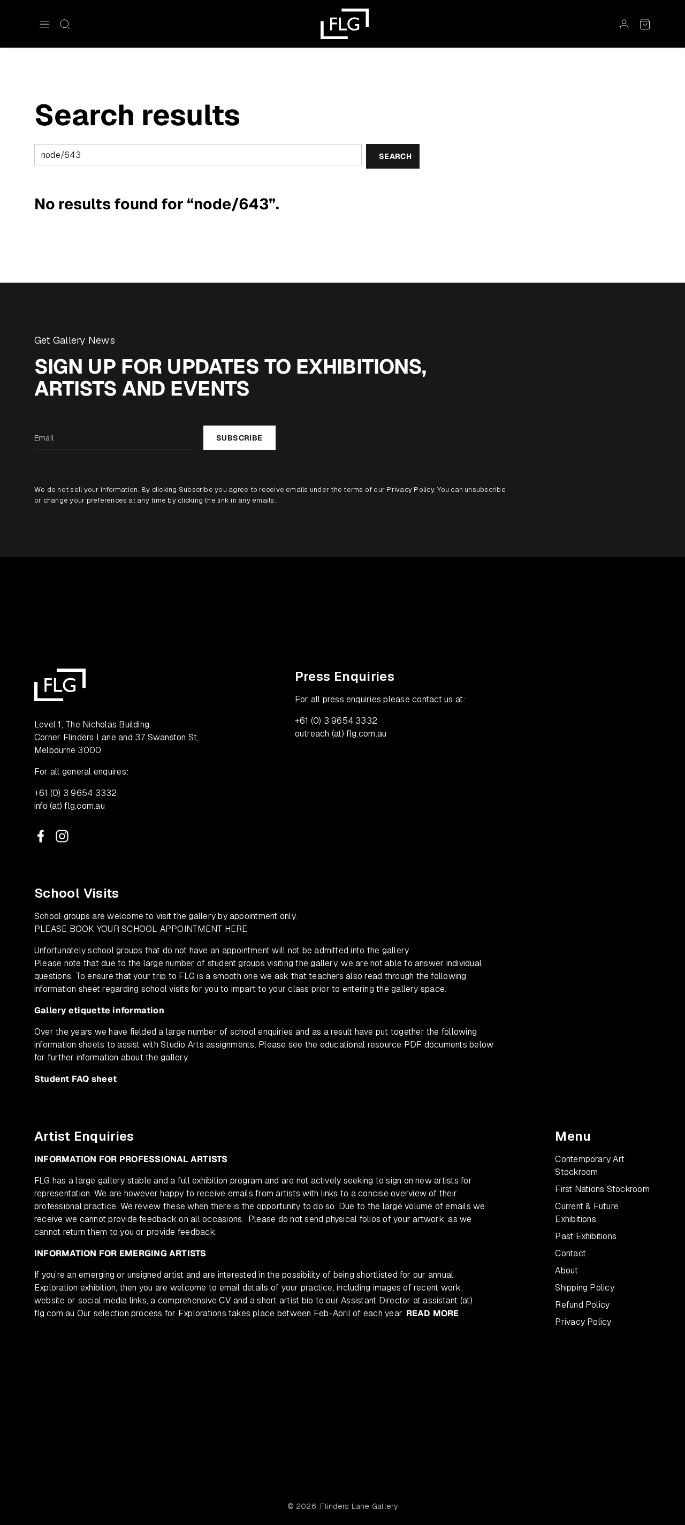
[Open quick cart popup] (645, 24)
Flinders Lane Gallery (359, 1506)
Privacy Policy (409, 489)
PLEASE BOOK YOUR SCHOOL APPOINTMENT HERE (141, 929)
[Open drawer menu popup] (44, 24)
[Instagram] (62, 836)
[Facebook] (40, 836)
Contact (570, 1253)
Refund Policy (582, 1304)
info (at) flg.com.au (69, 805)
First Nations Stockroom (602, 1189)
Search (395, 156)
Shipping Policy (584, 1287)
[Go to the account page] (624, 24)
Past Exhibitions (585, 1236)
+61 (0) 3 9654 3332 (75, 793)
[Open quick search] (65, 24)
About (566, 1270)
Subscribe (239, 438)
